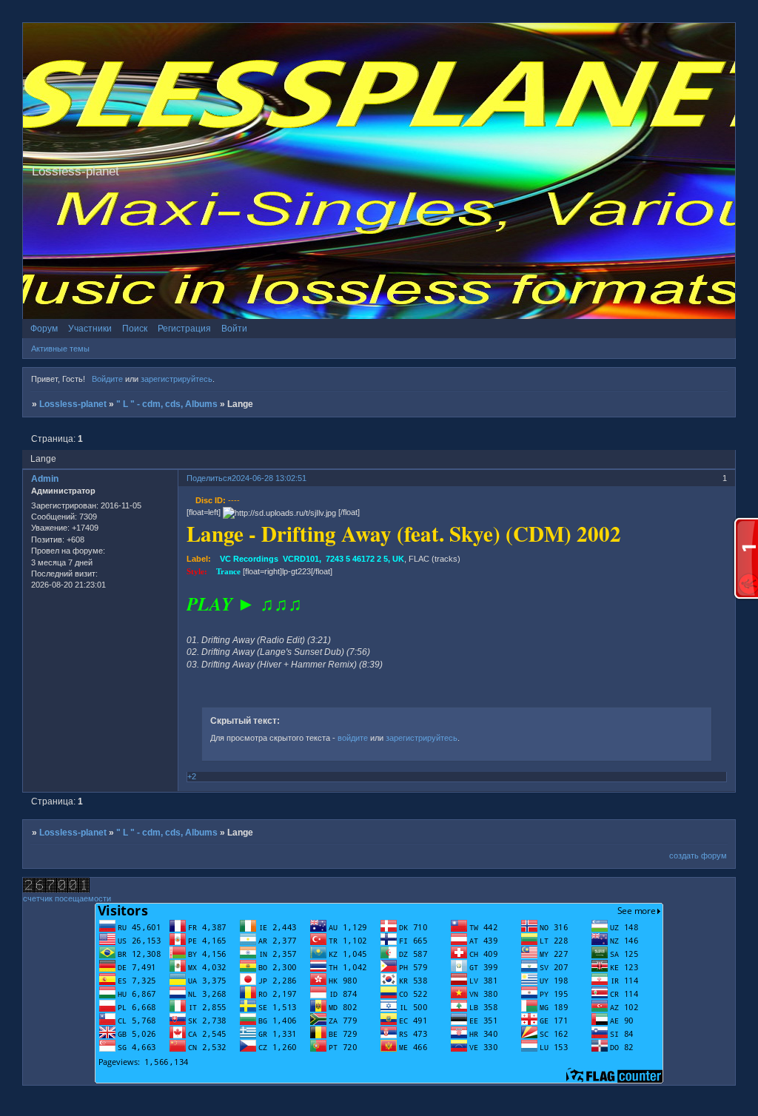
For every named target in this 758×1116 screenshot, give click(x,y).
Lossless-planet (73, 404)
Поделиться (209, 478)
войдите (353, 737)
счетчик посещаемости (67, 898)
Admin (44, 479)
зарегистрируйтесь (176, 378)
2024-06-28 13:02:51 (269, 478)
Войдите (107, 378)
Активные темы (60, 348)
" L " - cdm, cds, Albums (167, 404)
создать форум (698, 855)
